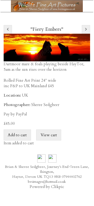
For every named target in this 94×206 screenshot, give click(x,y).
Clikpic (57, 187)
